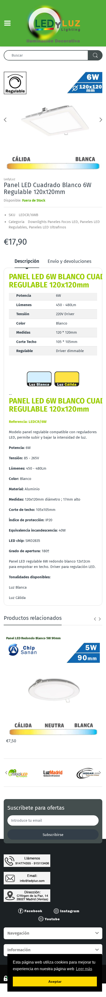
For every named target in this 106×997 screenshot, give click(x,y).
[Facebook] (32, 911)
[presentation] (94, 619)
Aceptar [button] (54, 981)
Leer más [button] (84, 969)
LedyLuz (9, 179)
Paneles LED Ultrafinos (47, 227)
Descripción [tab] (27, 261)
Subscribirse (53, 835)
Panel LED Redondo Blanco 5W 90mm (33, 638)
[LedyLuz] (53, 23)
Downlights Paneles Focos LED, (53, 222)
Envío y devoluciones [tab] (69, 261)
